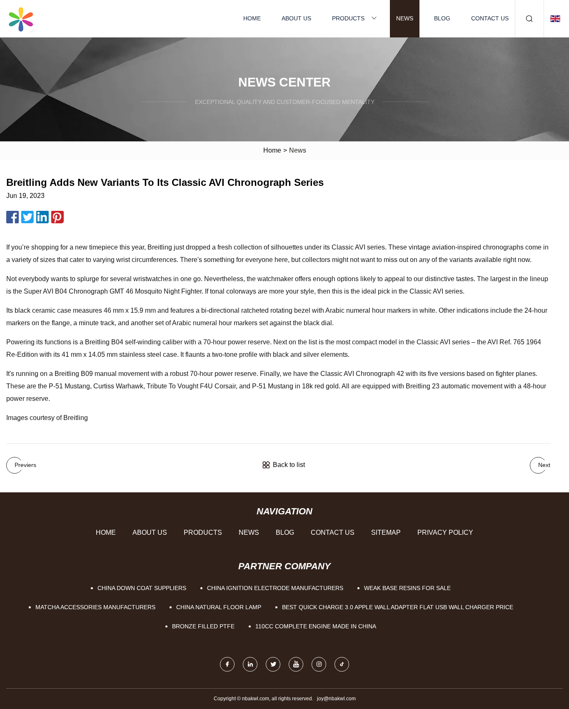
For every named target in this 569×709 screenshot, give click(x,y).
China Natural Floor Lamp (218, 607)
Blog (442, 18)
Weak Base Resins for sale (407, 588)
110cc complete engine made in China (315, 626)
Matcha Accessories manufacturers (95, 607)
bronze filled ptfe (203, 626)
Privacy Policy (445, 532)
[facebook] (227, 664)
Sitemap (386, 532)
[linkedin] (250, 664)
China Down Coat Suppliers (141, 588)
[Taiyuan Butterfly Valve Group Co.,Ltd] (20, 18)
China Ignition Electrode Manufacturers (275, 588)
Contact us (490, 18)
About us (296, 18)
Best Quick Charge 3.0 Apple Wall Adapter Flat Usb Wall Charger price (397, 607)
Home (252, 18)
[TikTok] (341, 664)
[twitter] (273, 664)
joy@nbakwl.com (336, 699)
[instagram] (319, 664)
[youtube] (296, 664)
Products (348, 18)
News (404, 18)
